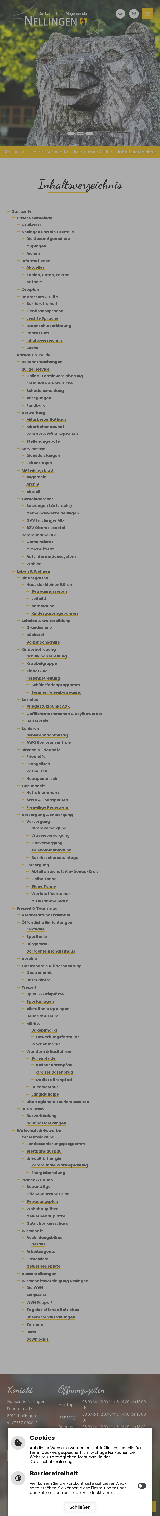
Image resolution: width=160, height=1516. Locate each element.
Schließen (80, 1507)
